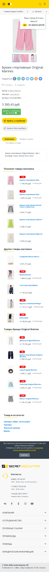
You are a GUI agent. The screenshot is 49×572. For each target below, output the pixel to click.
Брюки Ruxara (25, 275)
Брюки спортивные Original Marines (31, 356)
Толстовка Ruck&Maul (29, 285)
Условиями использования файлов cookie (28, 449)
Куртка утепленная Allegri (30, 303)
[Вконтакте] (5, 504)
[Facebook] (12, 504)
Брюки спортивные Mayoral (31, 234)
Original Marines (14, 90)
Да (25, 25)
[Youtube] (32, 504)
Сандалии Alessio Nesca (29, 257)
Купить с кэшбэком (15, 121)
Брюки (7, 431)
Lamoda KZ (14, 94)
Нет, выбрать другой (36, 25)
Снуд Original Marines (28, 370)
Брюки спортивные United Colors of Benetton (30, 206)
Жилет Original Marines (29, 399)
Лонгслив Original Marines (30, 384)
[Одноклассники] (18, 504)
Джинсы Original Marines (30, 340)
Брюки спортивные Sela (29, 180)
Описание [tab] (9, 139)
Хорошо (24, 455)
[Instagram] (25, 504)
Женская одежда (12, 428)
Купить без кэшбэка (16, 128)
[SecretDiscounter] (10, 4)
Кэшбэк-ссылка (26, 139)
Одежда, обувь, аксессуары (17, 421)
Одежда (8, 425)
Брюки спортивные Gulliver (31, 220)
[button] (45, 36)
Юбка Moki (24, 318)
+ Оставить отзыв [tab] (13, 143)
